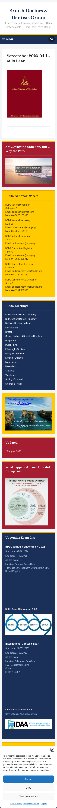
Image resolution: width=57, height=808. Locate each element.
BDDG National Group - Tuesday (21, 319)
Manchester (11, 362)
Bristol (8, 332)
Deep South (11, 340)
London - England (14, 358)
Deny (28, 787)
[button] (52, 749)
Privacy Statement (31, 804)
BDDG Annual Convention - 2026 (21, 609)
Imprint (44, 804)
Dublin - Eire (11, 345)
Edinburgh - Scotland (15, 349)
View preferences (28, 796)
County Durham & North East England (23, 336)
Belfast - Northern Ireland (18, 323)
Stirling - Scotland (14, 379)
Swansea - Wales (13, 384)
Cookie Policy (16, 804)
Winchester (11, 375)
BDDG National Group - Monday (20, 314)
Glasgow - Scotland (15, 353)
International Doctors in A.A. (22, 643)
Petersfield (10, 366)
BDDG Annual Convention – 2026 (25, 546)
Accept (28, 779)
